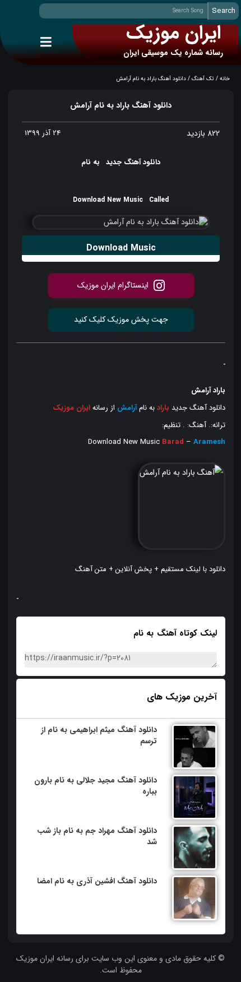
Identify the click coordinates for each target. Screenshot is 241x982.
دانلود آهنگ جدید (197, 408)
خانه (225, 79)
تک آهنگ (203, 79)
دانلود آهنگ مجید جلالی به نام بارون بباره (95, 786)
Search (223, 11)
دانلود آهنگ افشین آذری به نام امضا (97, 881)
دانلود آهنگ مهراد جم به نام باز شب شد (97, 836)
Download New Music (124, 442)
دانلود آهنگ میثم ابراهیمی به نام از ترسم (99, 735)
